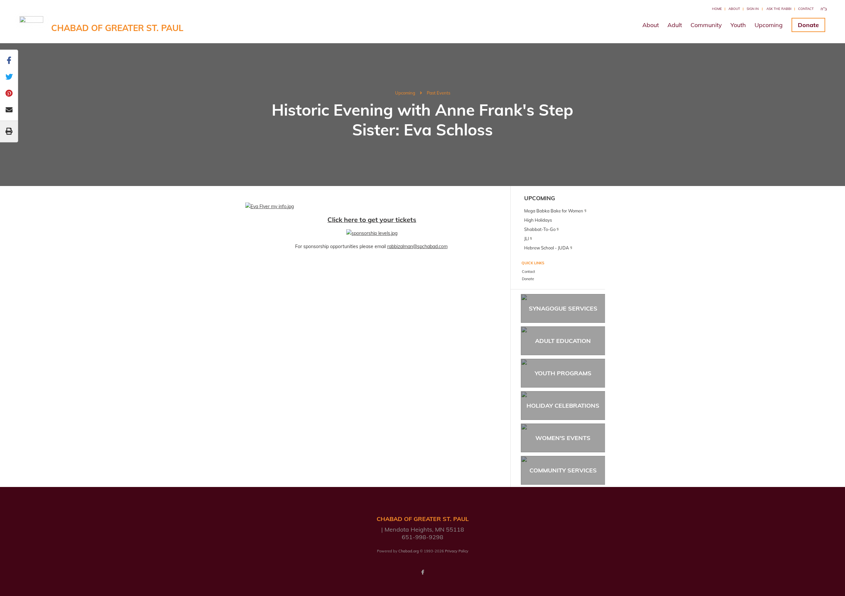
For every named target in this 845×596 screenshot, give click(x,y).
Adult (674, 25)
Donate (808, 25)
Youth (738, 25)
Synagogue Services (563, 308)
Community (706, 25)
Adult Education (563, 341)
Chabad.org (408, 551)
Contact (806, 9)
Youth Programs (563, 373)
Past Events (438, 92)
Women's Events (563, 438)
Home (717, 9)
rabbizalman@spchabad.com (417, 246)
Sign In (753, 9)
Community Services (563, 470)
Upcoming (769, 25)
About (734, 9)
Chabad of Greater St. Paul (117, 27)
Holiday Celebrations (562, 405)
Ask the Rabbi (779, 9)
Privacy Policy (456, 551)
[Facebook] (422, 572)
